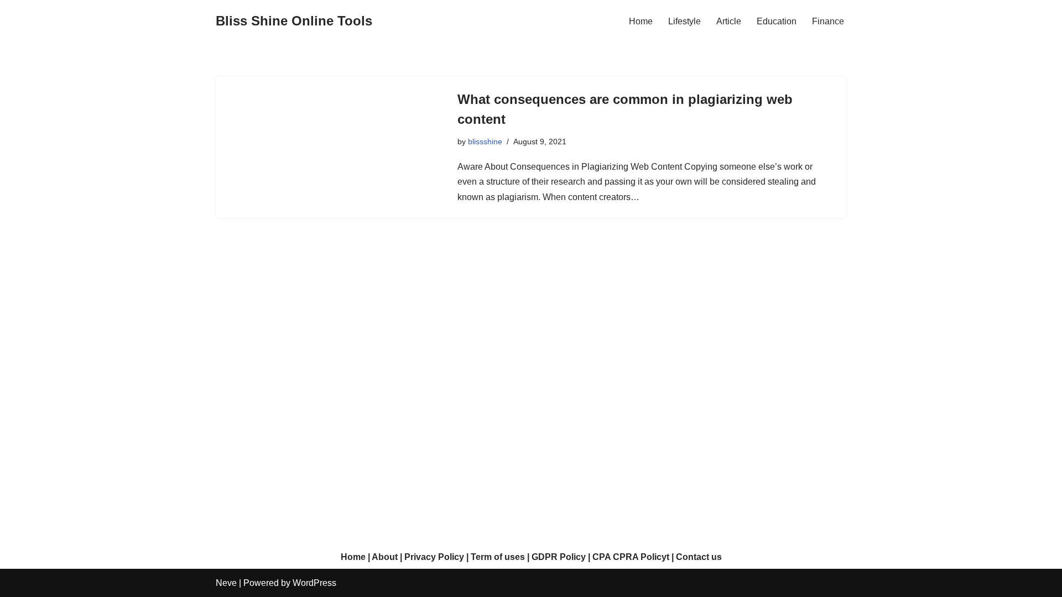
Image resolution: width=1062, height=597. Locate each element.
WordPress (314, 583)
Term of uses (498, 557)
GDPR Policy (559, 557)
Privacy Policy (434, 557)
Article (728, 21)
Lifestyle (684, 21)
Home (641, 21)
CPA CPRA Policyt (630, 557)
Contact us (699, 557)
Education (776, 21)
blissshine (485, 141)
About (385, 557)
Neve (226, 583)
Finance (828, 21)
